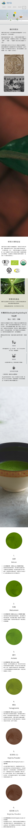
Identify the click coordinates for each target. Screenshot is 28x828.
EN (24, 7)
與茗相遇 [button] (9, 7)
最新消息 (14, 7)
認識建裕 (4, 7)
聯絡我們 (20, 7)
